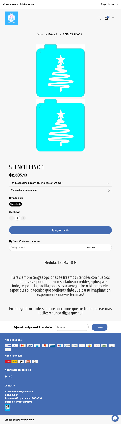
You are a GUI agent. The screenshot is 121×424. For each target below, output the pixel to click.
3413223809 (11, 395)
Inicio (40, 34)
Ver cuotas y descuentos (24, 190)
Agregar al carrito (60, 230)
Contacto (113, 4)
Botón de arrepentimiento (18, 402)
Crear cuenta (10, 4)
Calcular (91, 247)
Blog (103, 4)
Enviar (99, 327)
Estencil (53, 34)
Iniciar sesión (27, 4)
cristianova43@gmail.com (19, 391)
